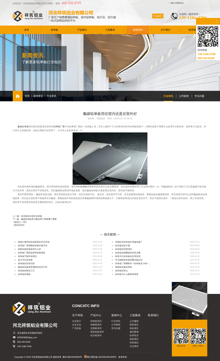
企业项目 (134, 346)
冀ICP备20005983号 (72, 357)
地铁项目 (134, 339)
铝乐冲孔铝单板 (25, 260)
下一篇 (35, 219)
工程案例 (110, 30)
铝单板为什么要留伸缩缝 (126, 274)
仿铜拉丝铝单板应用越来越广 (128, 242)
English (158, 16)
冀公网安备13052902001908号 (101, 357)
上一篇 (27, 216)
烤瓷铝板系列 (97, 332)
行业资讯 (168, 96)
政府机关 (134, 335)
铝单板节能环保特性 (27, 256)
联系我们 (193, 30)
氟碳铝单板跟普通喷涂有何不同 (32, 267)
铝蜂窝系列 (96, 324)
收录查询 (122, 357)
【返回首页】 (19, 225)
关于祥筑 (77, 315)
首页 (26, 30)
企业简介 (76, 321)
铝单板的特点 (121, 270)
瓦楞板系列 (96, 328)
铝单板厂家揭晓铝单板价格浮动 (32, 245)
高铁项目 (134, 328)
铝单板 (54, 30)
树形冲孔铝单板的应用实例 (127, 256)
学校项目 (134, 342)
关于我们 (165, 30)
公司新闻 (184, 96)
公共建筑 (134, 321)
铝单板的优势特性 (123, 249)
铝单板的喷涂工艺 (26, 270)
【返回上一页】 (20, 222)
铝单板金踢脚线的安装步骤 (127, 252)
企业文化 (76, 324)
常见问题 (199, 96)
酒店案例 (134, 332)
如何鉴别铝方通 (122, 245)
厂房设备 (76, 328)
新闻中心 (116, 315)
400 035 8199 (23, 342)
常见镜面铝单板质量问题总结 (128, 260)
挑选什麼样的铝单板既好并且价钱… (34, 242)
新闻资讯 (138, 30)
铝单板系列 (96, 321)
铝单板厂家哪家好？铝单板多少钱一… (133, 263)
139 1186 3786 (24, 346)
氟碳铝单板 (23, 126)
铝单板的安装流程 (26, 263)
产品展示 (82, 30)
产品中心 (95, 315)
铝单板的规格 (24, 274)
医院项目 (134, 324)
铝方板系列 (96, 335)
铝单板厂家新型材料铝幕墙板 (31, 252)
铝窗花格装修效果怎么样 (29, 249)
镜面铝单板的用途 (123, 267)
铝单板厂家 (59, 126)
